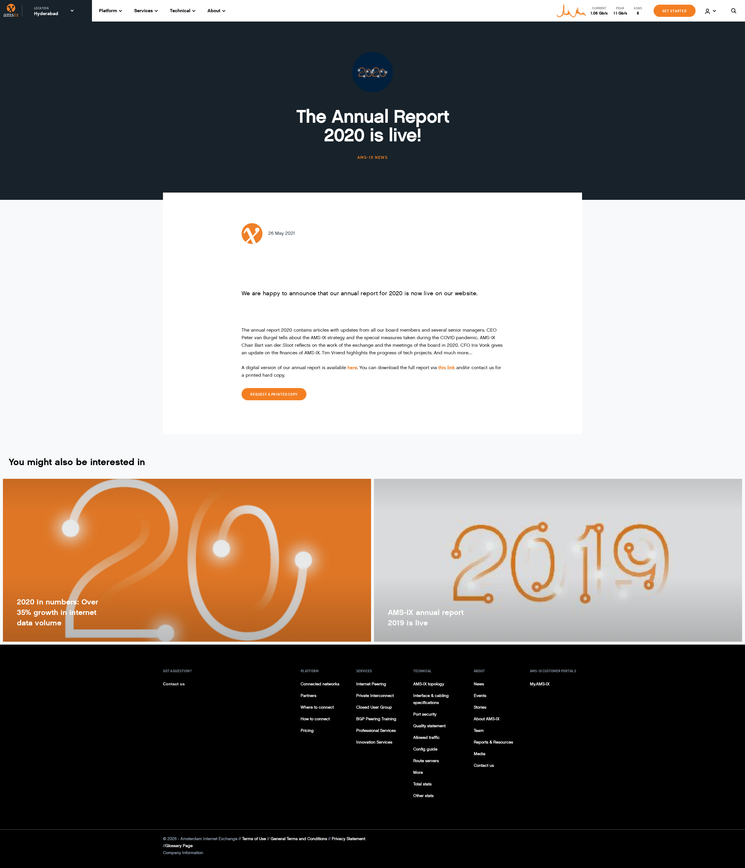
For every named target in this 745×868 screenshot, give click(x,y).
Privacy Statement (348, 839)
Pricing (307, 730)
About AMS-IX (486, 719)
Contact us (174, 684)
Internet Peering (371, 684)
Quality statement (429, 726)
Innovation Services (374, 742)
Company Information (183, 852)
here (352, 367)
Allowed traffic (426, 737)
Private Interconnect (375, 695)
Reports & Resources (493, 742)
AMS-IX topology (428, 684)
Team (479, 730)
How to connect (315, 719)
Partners (308, 695)
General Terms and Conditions (299, 839)
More (418, 772)
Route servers (426, 761)
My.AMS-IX (539, 684)
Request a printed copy (274, 394)
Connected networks (320, 684)
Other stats (423, 795)
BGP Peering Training (376, 719)
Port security (425, 714)
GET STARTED (674, 10)
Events (480, 695)
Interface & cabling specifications (431, 699)
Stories (480, 707)
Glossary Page (179, 846)
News (479, 684)
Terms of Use (254, 839)
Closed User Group (374, 707)
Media (479, 754)
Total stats (422, 784)
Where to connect (317, 707)
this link (446, 367)
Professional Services (376, 730)
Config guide (425, 749)
